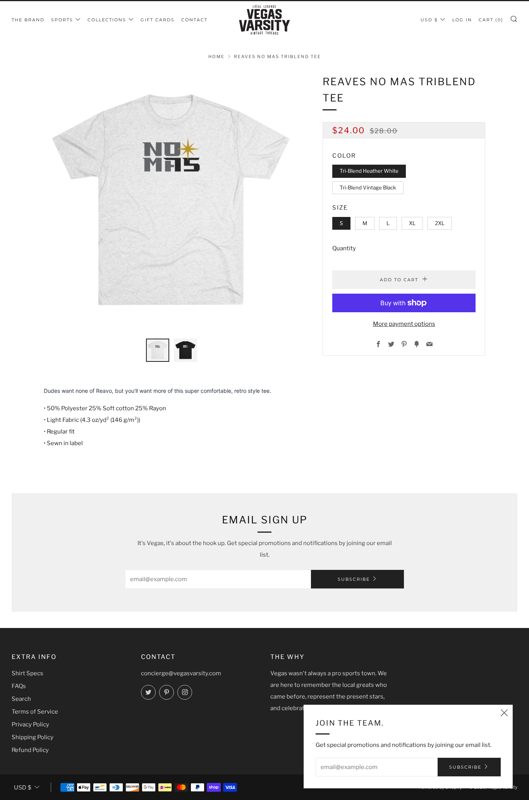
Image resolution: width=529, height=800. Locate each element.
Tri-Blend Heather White (369, 171)
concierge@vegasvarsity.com (181, 673)
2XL (440, 223)
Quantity (344, 248)
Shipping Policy (32, 737)
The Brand (28, 19)
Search (21, 698)
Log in (462, 19)
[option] (171, 201)
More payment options (404, 323)
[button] (157, 350)
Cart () (491, 19)
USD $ (429, 19)
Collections (107, 19)
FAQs (19, 686)
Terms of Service (35, 711)
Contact (194, 19)
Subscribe (354, 579)
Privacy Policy (30, 724)
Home (216, 56)
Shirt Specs (27, 673)
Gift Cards (158, 19)
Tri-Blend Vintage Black (368, 187)
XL (412, 223)
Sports (62, 19)
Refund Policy (30, 750)
